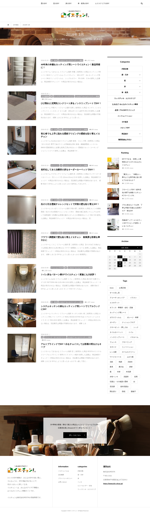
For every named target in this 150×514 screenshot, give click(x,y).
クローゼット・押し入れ (119, 327)
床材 (131, 367)
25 (120, 266)
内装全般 (125, 69)
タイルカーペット (116, 332)
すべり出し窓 (115, 293)
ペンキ (80, 482)
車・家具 (125, 92)
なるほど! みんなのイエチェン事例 (125, 104)
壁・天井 (125, 75)
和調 (120, 362)
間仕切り (113, 391)
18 (120, 263)
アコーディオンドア (117, 298)
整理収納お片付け (124, 140)
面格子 (133, 391)
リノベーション (127, 347)
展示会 (121, 367)
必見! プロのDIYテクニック (125, 110)
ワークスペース (115, 357)
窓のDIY (56, 3)
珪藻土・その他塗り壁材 (119, 382)
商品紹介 (125, 134)
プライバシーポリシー (65, 478)
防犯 (123, 391)
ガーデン (113, 322)
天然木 (130, 362)
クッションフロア (128, 322)
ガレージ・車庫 (132, 317)
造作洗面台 (124, 386)
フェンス (113, 342)
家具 (111, 367)
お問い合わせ (62, 482)
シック (135, 327)
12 (125, 260)
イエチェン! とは (63, 471)
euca (111, 288)
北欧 (111, 362)
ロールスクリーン (128, 352)
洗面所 (126, 377)
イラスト (133, 298)
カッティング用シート (118, 312)
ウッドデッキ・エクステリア (125, 98)
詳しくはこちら (75, 435)
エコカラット (115, 303)
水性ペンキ (114, 377)
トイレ (131, 332)
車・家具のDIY (83, 3)
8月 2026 (125, 248)
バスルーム (134, 337)
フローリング (127, 342)
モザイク (113, 347)
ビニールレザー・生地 (85, 486)
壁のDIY (44, 3)
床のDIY (68, 3)
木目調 (128, 372)
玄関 (135, 377)
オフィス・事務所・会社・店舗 (121, 307)
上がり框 (130, 357)
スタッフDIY (125, 128)
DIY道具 (125, 122)
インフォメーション (125, 116)
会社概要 (61, 475)
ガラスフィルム (115, 317)
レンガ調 (113, 352)
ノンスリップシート (117, 337)
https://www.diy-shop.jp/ (113, 484)
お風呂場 (122, 288)
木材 (118, 372)
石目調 (112, 386)
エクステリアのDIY (102, 3)
